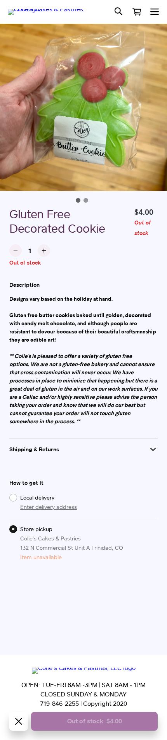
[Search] (118, 12)
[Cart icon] (137, 12)
